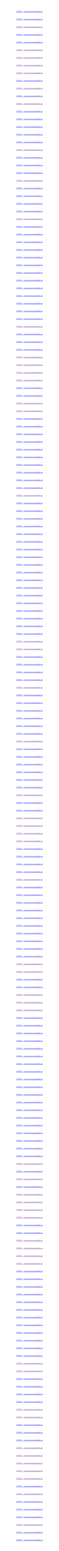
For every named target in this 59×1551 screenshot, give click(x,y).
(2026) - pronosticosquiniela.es (29, 11)
